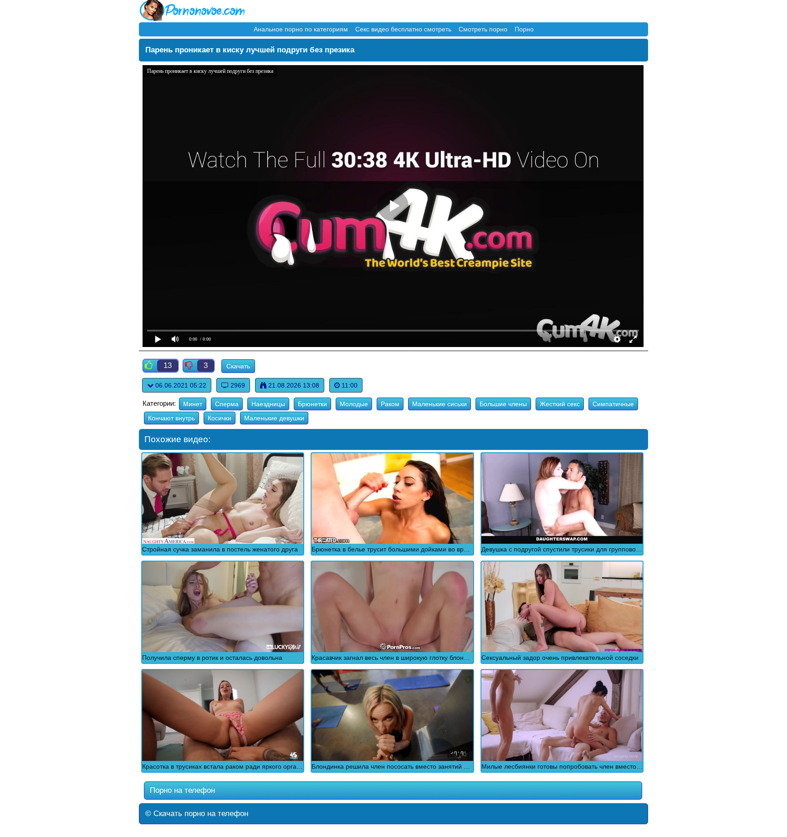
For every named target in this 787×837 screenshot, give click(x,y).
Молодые (354, 404)
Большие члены (503, 404)
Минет (192, 404)
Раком (390, 404)
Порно (524, 29)
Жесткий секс (560, 404)
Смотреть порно (483, 29)
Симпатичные (613, 404)
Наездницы (268, 404)
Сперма (227, 404)
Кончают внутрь (171, 418)
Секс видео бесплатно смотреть (403, 29)
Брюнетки (312, 404)
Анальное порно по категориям (301, 29)
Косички (219, 418)
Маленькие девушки (274, 418)
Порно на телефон (181, 790)
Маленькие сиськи (439, 404)
